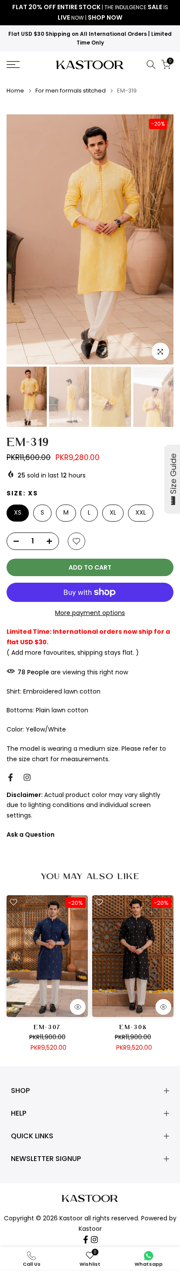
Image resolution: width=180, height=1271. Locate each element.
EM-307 (47, 1027)
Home (15, 90)
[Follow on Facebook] (10, 777)
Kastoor (90, 1229)
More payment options (90, 612)
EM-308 (133, 1027)
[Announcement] (90, 12)
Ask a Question (31, 834)
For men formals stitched (70, 90)
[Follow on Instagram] (27, 777)
